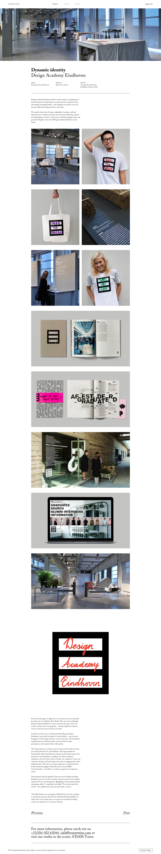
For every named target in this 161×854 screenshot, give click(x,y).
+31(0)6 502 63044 (45, 833)
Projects (55, 4)
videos (46, 766)
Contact (77, 4)
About (66, 4)
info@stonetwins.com (76, 833)
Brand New (60, 782)
